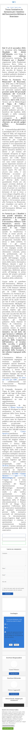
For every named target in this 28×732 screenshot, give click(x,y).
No (7, 627)
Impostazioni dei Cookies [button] (8, 725)
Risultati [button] (16, 644)
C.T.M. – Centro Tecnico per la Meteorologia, (14, 476)
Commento (4, 553)
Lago (8, 7)
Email (4, 575)
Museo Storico (16, 407)
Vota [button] (11, 644)
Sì (6, 624)
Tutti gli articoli (14, 673)
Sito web (4, 581)
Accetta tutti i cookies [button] (8, 728)
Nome (4, 568)
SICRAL (5, 466)
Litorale (12, 7)
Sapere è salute (18, 7)
